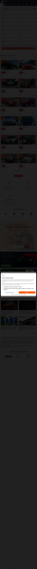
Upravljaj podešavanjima (10, 292)
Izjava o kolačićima (23, 294)
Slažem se (27, 292)
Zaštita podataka (17, 294)
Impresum (12, 294)
